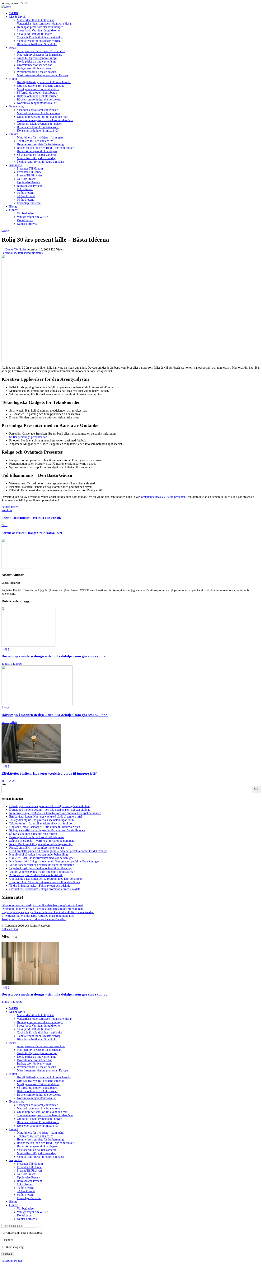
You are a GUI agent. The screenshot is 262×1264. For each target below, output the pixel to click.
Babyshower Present (29, 185)
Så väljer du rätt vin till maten (34, 33)
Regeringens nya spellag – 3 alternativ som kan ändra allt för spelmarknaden (55, 813)
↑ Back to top (10, 929)
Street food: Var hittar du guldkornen (39, 30)
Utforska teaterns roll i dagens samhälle (40, 85)
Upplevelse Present (28, 182)
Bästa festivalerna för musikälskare (38, 127)
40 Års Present (26, 196)
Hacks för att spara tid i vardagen (37, 151)
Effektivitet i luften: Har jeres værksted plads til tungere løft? (49, 773)
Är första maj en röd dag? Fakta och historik (36, 875)
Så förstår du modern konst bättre (37, 92)
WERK (13, 13)
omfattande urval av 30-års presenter (163, 496)
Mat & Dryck (17, 16)
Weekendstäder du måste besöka (36, 71)
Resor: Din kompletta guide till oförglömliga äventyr (41, 844)
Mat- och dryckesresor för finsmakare (39, 54)
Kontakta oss (25, 220)
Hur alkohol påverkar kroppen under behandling (38, 854)
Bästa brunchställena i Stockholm (37, 44)
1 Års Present (25, 189)
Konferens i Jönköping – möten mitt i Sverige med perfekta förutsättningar (54, 861)
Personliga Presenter (29, 203)
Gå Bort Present (26, 178)
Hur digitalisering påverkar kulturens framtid (44, 82)
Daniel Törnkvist (27, 223)
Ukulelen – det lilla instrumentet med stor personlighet (41, 858)
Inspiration (15, 165)
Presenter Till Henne (29, 172)
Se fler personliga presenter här (27, 437)
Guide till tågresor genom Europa (37, 58)
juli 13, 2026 (9, 722)
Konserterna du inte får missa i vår (37, 130)
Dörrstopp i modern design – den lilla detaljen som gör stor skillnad (55, 656)
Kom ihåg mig (14, 1247)
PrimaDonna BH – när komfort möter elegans (36, 847)
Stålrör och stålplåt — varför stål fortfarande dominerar (42, 840)
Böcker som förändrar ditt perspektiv (39, 99)
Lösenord (7, 1239)
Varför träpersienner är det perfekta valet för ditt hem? (41, 864)
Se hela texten (10, 506)
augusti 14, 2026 (12, 663)
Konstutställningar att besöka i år (36, 103)
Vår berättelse (25, 213)
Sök (4, 784)
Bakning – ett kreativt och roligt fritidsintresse (36, 837)
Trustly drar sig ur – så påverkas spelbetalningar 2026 (41, 820)
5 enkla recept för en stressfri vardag (39, 40)
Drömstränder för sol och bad (34, 65)
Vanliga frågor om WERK (33, 216)
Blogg (13, 206)
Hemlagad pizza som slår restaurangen (40, 27)
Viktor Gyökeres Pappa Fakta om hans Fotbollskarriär (41, 871)
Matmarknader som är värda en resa (38, 113)
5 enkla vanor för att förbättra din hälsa (40, 161)
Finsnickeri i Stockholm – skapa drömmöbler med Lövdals (44, 889)
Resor (12, 47)
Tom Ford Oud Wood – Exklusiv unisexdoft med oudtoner (44, 882)
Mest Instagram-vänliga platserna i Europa (42, 75)
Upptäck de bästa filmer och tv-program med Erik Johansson (45, 878)
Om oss (13, 210)
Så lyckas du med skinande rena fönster (33, 833)
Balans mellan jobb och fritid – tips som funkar (45, 147)
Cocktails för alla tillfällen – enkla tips (40, 37)
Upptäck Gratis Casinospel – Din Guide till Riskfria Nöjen (44, 826)
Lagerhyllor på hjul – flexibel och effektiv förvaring (40, 868)
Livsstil (13, 134)
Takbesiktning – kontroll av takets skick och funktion (41, 823)
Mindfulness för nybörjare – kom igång (40, 137)
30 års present (25, 192)
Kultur (13, 78)
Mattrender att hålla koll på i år (35, 20)
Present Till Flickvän (29, 175)
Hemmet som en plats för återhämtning (40, 144)
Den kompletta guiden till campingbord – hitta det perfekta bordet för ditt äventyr (58, 851)
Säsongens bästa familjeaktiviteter (37, 109)
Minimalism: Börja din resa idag (36, 158)
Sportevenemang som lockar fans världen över (45, 120)
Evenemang (16, 106)
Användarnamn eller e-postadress (22, 1232)
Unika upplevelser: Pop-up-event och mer (42, 116)
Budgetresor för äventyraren (34, 68)
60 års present (25, 199)
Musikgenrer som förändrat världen (38, 89)
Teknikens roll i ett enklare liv (35, 140)
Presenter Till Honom (30, 168)
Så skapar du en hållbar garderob (37, 154)
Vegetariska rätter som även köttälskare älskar (44, 23)
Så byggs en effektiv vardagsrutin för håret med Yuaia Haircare (47, 830)
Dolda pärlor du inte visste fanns (36, 61)
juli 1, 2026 (8, 780)
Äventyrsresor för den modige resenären (41, 51)
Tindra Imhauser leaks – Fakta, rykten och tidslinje (39, 885)
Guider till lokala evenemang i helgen (39, 123)
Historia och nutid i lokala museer (37, 96)
